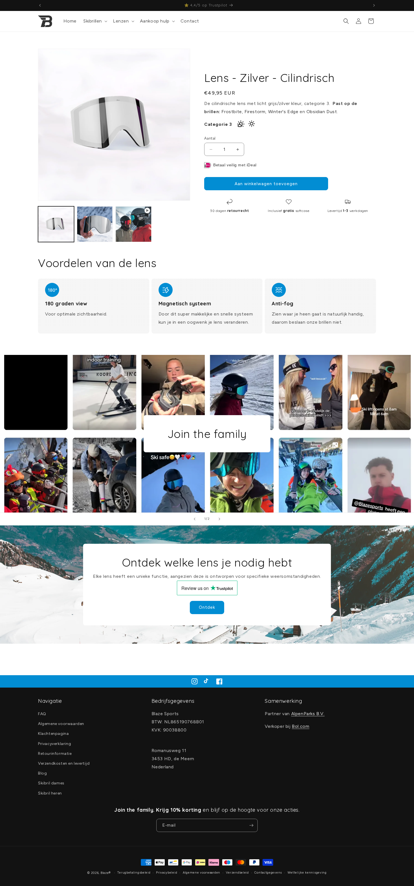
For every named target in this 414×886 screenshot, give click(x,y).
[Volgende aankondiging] (374, 5)
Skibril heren (50, 793)
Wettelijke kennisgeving (307, 872)
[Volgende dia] (219, 519)
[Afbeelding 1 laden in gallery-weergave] (56, 224)
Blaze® (106, 873)
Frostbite (231, 111)
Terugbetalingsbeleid (133, 872)
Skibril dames (51, 783)
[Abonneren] (251, 825)
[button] (95, 21)
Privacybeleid (166, 872)
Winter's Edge (283, 111)
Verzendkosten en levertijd (64, 763)
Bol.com (300, 726)
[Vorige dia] (194, 519)
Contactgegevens (268, 872)
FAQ (42, 714)
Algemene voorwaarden (61, 723)
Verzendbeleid (237, 872)
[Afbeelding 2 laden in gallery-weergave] (95, 224)
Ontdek (207, 607)
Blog (42, 773)
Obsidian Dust (321, 111)
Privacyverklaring (54, 743)
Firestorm (254, 111)
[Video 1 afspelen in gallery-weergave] (133, 224)
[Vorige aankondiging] (40, 5)
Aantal (209, 138)
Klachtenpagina (53, 733)
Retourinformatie (55, 753)
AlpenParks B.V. (308, 713)
